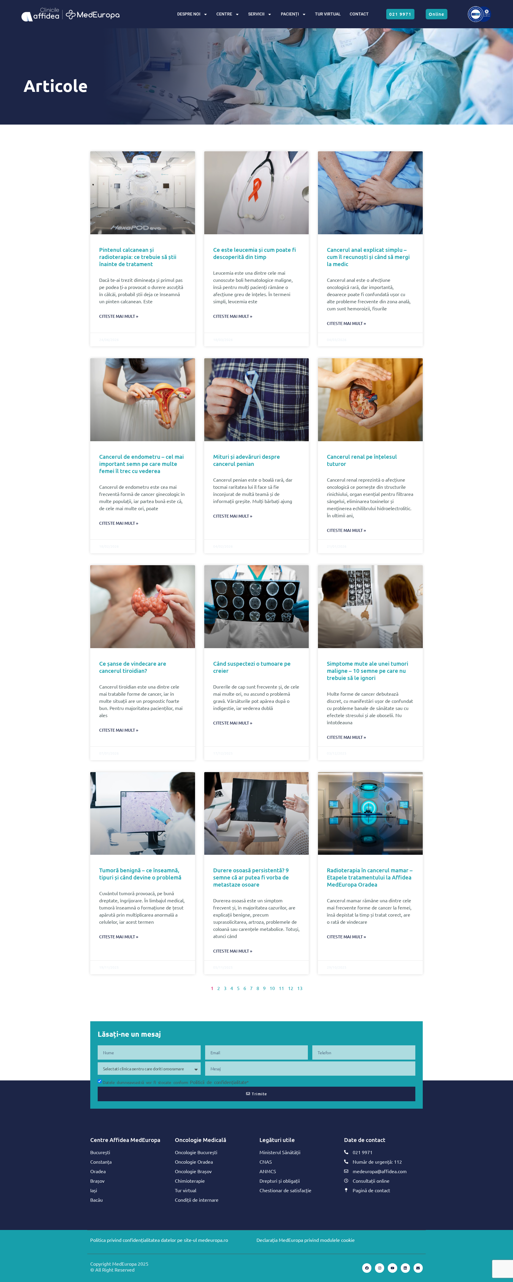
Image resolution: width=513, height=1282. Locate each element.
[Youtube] (392, 1267)
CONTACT (359, 14)
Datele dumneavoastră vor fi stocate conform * (176, 1082)
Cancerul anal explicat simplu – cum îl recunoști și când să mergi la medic (368, 257)
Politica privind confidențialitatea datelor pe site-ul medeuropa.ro (159, 1240)
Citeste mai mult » (118, 316)
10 (272, 988)
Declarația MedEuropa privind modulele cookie (305, 1240)
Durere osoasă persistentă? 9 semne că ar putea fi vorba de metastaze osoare (251, 877)
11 (281, 988)
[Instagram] (379, 1267)
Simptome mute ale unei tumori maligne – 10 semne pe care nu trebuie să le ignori (367, 670)
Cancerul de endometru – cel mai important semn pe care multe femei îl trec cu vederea (141, 464)
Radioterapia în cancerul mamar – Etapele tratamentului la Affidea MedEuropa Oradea (370, 877)
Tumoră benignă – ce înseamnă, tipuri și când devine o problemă (140, 873)
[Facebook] (366, 1267)
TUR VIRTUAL (328, 14)
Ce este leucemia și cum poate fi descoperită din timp (254, 253)
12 (290, 988)
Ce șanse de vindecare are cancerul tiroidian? (132, 667)
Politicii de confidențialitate (218, 1082)
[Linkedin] (405, 1267)
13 (300, 988)
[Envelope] (418, 1267)
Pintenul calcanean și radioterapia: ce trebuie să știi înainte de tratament (137, 257)
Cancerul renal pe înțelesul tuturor (362, 460)
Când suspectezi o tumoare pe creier (252, 667)
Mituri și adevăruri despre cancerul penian (246, 460)
